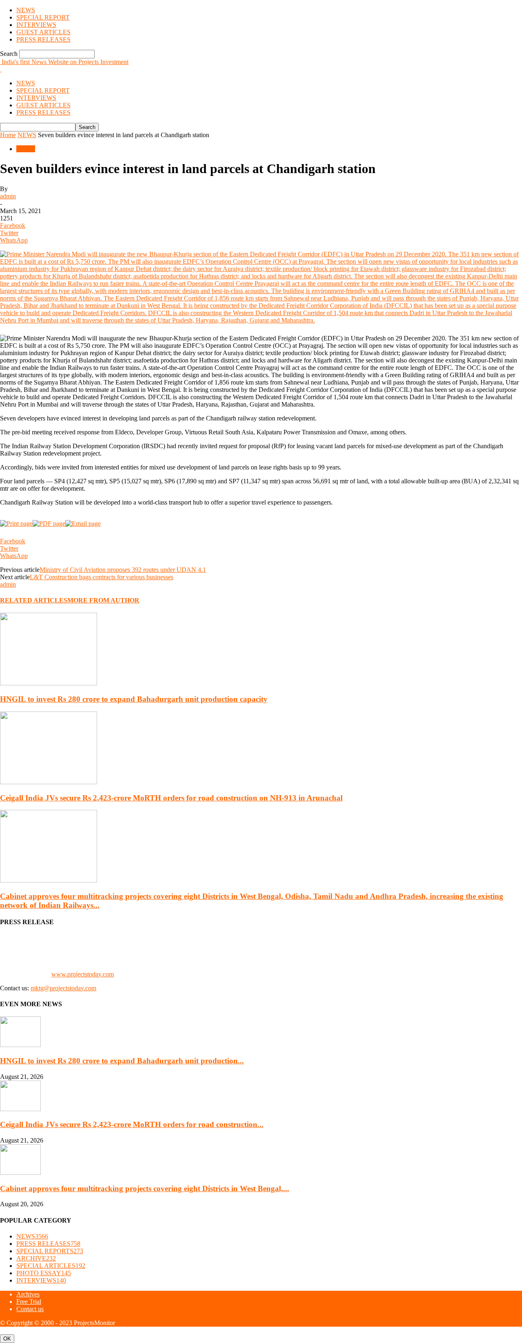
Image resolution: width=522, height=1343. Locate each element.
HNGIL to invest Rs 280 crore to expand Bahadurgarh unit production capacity (134, 699)
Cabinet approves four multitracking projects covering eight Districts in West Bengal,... (144, 1188)
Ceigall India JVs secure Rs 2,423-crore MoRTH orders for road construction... (131, 1124)
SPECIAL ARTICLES (50, 1265)
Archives (28, 1294)
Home (8, 134)
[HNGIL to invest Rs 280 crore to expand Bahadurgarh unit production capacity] (48, 683)
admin (8, 196)
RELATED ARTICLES (33, 600)
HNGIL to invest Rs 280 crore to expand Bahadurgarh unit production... (122, 1060)
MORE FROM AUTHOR (103, 600)
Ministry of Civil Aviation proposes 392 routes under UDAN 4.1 (123, 569)
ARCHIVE (36, 1258)
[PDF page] (49, 523)
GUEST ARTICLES (43, 32)
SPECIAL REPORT (43, 17)
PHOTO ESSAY (43, 1273)
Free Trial (28, 1301)
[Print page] (16, 523)
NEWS (25, 10)
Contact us (30, 1308)
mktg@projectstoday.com (63, 988)
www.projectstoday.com (82, 974)
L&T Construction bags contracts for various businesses (101, 577)
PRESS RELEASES (43, 39)
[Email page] (83, 523)
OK (7, 1339)
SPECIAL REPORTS (49, 1250)
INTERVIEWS (36, 24)
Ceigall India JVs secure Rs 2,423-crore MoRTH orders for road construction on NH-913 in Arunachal (171, 798)
